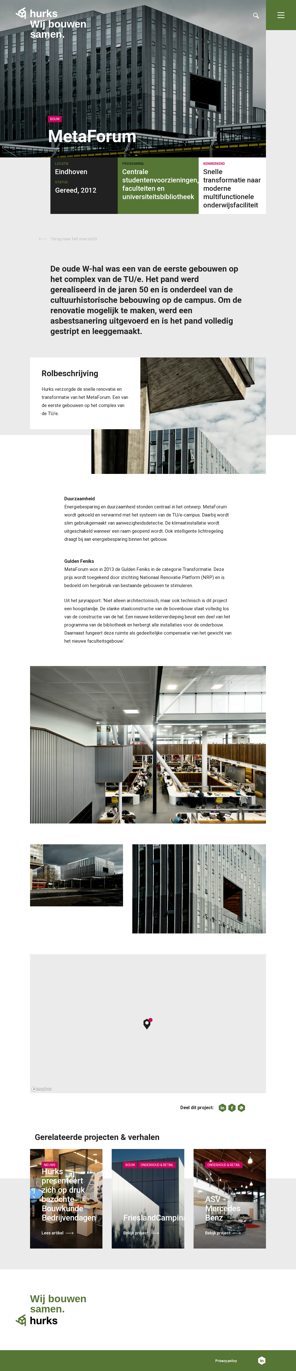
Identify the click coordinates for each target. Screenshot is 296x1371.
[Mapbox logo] (41, 1089)
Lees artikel (52, 1232)
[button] (148, 1024)
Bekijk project (136, 1232)
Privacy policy (226, 1361)
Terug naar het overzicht (73, 238)
